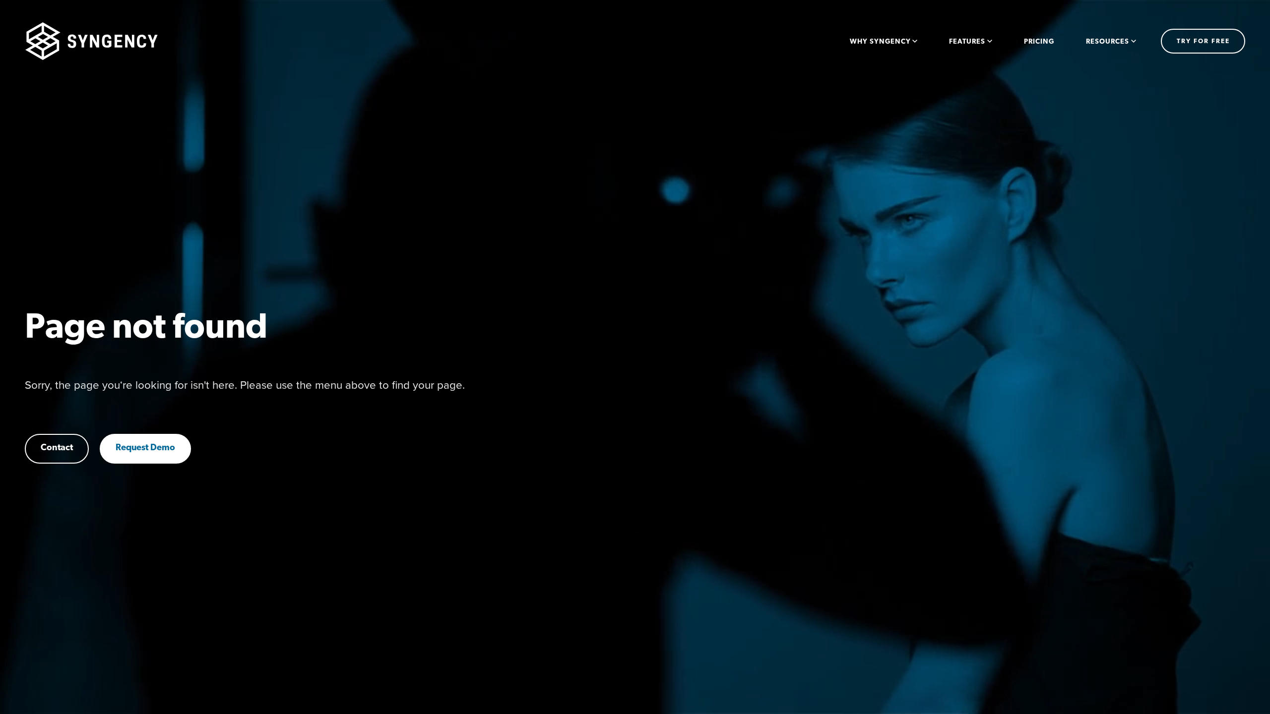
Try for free (1203, 41)
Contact (57, 448)
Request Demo (145, 448)
